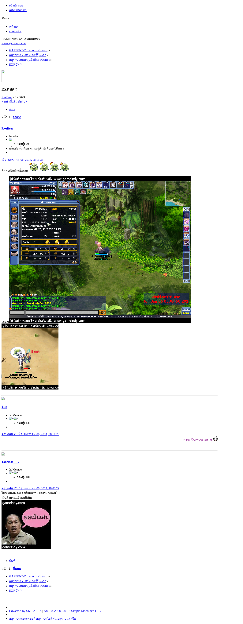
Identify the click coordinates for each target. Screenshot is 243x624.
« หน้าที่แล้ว (9, 101)
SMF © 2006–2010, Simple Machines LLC (72, 611)
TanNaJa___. (10, 461)
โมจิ (4, 407)
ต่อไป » (23, 101)
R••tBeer (7, 97)
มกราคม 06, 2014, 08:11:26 (30, 434)
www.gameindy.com (14, 43)
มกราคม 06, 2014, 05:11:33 (22, 159)
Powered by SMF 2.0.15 (25, 611)
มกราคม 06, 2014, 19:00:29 (30, 488)
